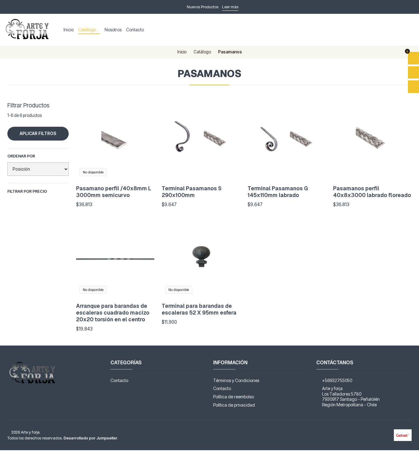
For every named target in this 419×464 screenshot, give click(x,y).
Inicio (68, 29)
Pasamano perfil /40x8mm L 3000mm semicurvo (113, 192)
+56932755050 (337, 380)
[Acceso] (413, 86)
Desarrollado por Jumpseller (90, 438)
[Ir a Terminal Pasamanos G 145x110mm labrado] (287, 140)
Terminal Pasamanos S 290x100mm (191, 192)
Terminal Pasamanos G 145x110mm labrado (278, 192)
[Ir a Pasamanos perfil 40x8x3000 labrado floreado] (372, 140)
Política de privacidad (234, 405)
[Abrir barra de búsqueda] (413, 72)
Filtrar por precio (27, 191)
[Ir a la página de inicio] (28, 29)
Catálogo (87, 29)
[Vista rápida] (143, 140)
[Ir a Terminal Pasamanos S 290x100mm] (201, 140)
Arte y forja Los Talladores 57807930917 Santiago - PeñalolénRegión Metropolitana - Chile (351, 396)
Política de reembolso (233, 396)
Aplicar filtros (38, 133)
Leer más (230, 7)
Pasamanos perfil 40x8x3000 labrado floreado (372, 192)
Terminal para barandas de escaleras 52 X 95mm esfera (199, 309)
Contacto (135, 29)
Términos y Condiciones (236, 380)
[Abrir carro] (413, 58)
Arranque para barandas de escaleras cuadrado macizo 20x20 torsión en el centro (112, 312)
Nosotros (113, 29)
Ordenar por (21, 156)
